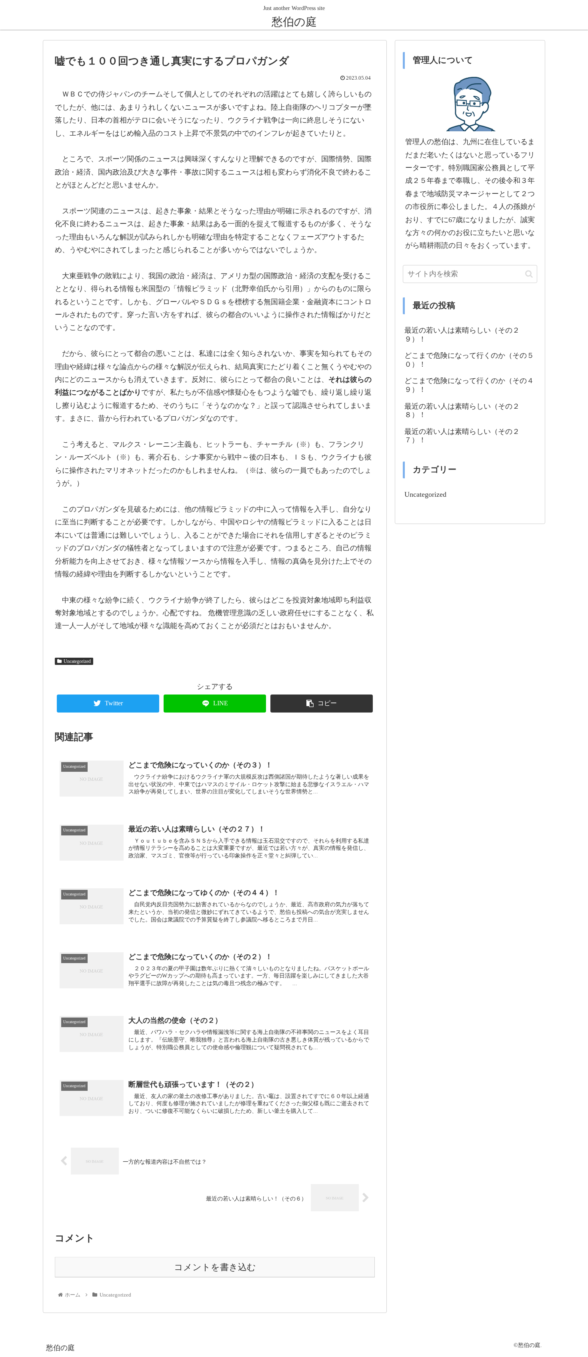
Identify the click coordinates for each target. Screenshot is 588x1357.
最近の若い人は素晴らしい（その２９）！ (462, 334)
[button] (529, 274)
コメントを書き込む (215, 1267)
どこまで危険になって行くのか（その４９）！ (469, 385)
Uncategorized (77, 661)
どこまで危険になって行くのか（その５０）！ (469, 359)
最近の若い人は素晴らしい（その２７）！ (462, 436)
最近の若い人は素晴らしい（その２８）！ (462, 410)
